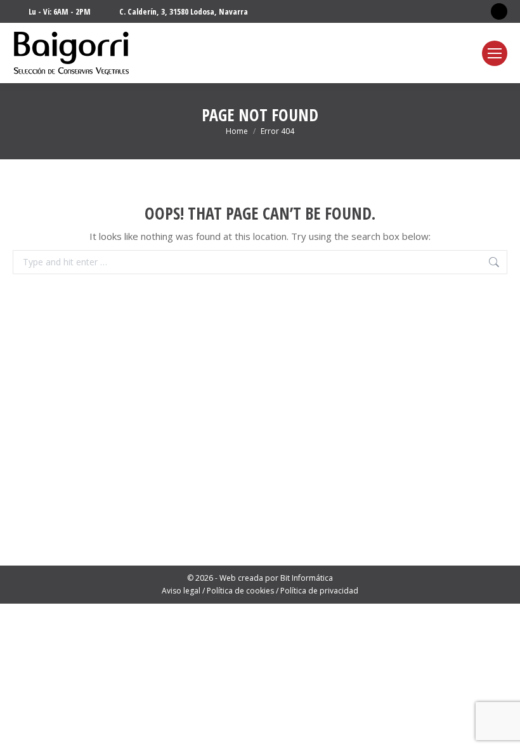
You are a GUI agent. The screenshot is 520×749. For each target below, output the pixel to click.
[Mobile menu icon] (494, 53)
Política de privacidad (319, 590)
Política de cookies (240, 590)
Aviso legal (181, 590)
